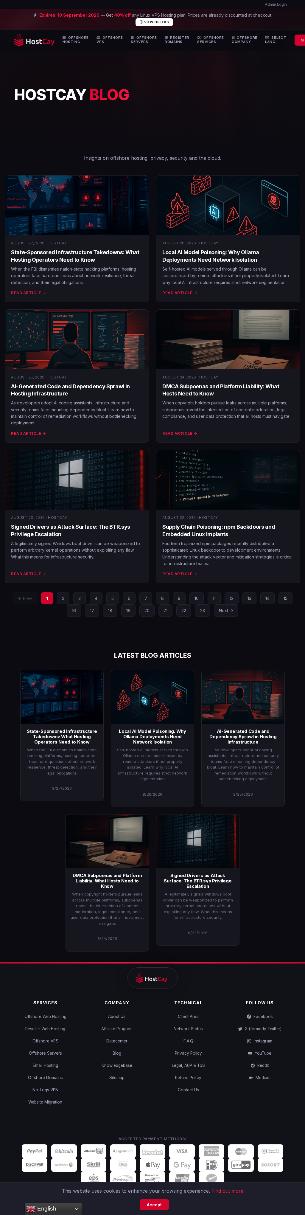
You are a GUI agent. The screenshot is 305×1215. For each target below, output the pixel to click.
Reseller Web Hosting (45, 1028)
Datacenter (116, 1041)
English (46, 1208)
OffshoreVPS (110, 39)
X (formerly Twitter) (261, 1028)
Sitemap (117, 1077)
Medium (261, 1077)
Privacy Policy (188, 1053)
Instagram (261, 1041)
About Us (116, 1016)
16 (74, 610)
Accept (154, 1204)
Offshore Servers (45, 1053)
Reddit (262, 1065)
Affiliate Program (117, 1028)
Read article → (28, 292)
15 (285, 598)
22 (183, 610)
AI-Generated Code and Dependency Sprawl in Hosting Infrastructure (243, 736)
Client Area (188, 1016)
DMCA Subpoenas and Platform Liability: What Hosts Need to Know (107, 881)
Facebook (262, 1016)
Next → (226, 610)
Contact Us (188, 1089)
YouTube (261, 1053)
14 (267, 598)
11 (214, 598)
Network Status (188, 1028)
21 (165, 610)
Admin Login (275, 4)
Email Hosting (45, 1065)
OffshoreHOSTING (76, 39)
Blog (117, 1053)
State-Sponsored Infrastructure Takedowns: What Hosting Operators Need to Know (62, 736)
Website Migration (45, 1102)
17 (92, 610)
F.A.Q (188, 1041)
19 (128, 610)
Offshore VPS (45, 1041)
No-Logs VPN (45, 1089)
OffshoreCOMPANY (244, 39)
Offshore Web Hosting (45, 1016)
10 (196, 598)
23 (202, 610)
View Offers (156, 22)
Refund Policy (188, 1077)
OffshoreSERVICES (210, 39)
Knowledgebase (117, 1065)
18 (110, 610)
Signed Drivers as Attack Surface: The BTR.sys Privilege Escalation (197, 881)
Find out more (227, 1191)
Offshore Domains (45, 1077)
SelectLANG (276, 39)
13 (249, 598)
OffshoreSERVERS (144, 39)
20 (147, 610)
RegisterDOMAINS (177, 39)
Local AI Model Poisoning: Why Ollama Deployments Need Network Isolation (152, 736)
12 (232, 598)
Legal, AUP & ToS (188, 1065)
